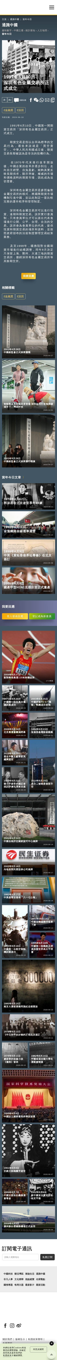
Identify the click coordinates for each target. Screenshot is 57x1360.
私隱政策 (7, 1355)
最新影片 (29, 1285)
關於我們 (7, 1339)
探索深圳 (21, 399)
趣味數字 (7, 30)
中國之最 (19, 30)
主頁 (4, 19)
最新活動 (40, 1285)
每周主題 (19, 1285)
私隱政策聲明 (35, 1339)
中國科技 (8, 1274)
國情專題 (8, 1285)
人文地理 (42, 30)
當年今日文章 (11, 477)
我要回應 (28, 276)
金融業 (9, 110)
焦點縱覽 (29, 1279)
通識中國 (14, 19)
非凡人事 (8, 1279)
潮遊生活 (29, 1274)
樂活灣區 (8, 399)
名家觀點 (40, 1279)
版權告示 (20, 1339)
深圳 (21, 110)
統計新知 (30, 30)
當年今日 (27, 19)
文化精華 (19, 1279)
